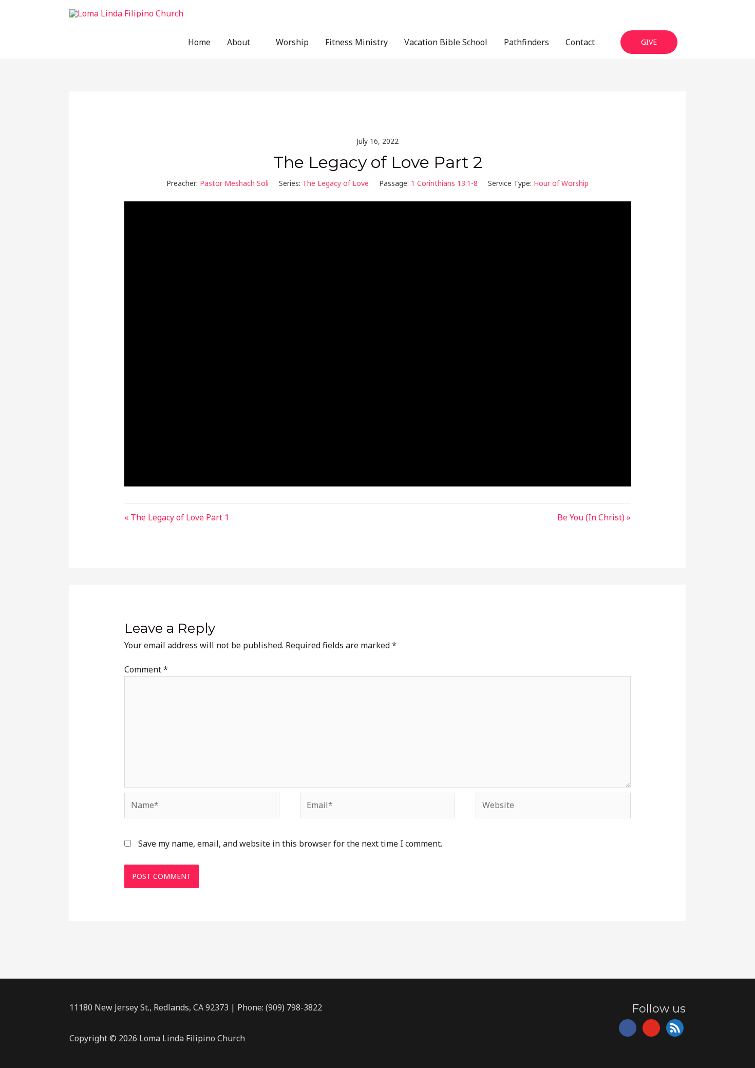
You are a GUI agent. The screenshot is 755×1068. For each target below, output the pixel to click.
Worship (292, 42)
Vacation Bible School (445, 42)
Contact (580, 42)
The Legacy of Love (336, 183)
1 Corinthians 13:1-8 (444, 183)
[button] (648, 42)
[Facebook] (627, 1027)
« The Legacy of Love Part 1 (176, 517)
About (238, 42)
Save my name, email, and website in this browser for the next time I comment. (290, 843)
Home (199, 42)
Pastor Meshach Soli (234, 183)
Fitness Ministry (356, 42)
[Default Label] (651, 1027)
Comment (146, 669)
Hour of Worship (561, 183)
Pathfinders (526, 42)
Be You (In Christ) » (594, 517)
